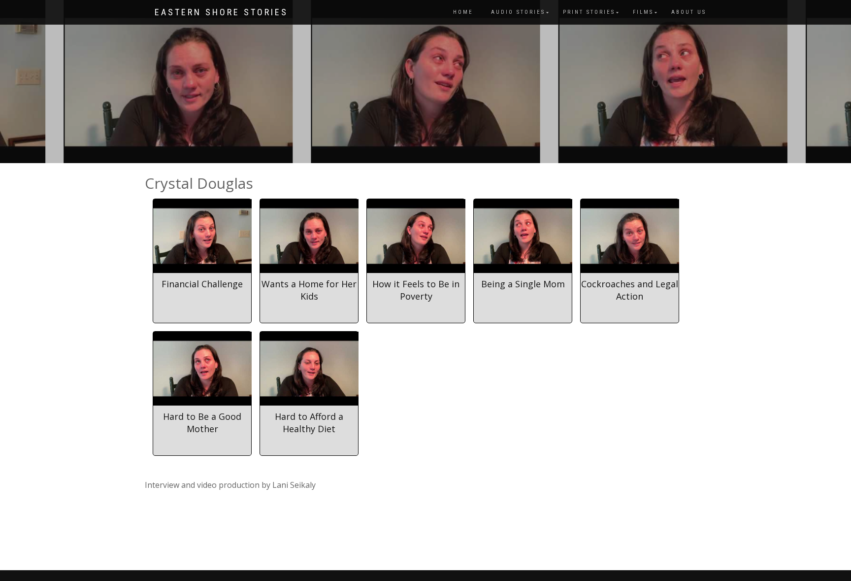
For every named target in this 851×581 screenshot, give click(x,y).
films (643, 12)
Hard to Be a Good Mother (202, 422)
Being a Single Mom (523, 284)
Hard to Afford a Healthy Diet (309, 422)
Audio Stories (518, 12)
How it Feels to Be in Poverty (415, 290)
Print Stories (589, 12)
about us (688, 12)
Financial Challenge (202, 284)
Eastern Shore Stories (221, 12)
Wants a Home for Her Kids (309, 290)
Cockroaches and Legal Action (629, 290)
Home (463, 12)
